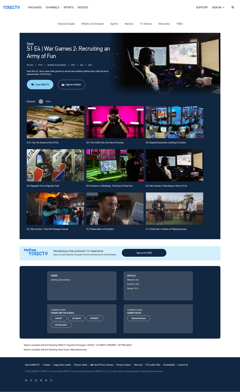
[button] (233, 7)
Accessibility (169, 364)
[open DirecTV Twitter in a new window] (36, 380)
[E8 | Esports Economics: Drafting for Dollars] (174, 122)
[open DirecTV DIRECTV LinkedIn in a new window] (26, 380)
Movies (129, 24)
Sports (114, 24)
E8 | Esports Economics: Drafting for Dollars (166, 142)
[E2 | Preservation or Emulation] (115, 208)
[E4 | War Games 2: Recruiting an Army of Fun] (174, 165)
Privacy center (80, 364)
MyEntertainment (138, 318)
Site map (137, 364)
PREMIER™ (94, 318)
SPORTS (69, 7)
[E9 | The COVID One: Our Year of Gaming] (115, 122)
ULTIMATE (76, 318)
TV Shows (146, 24)
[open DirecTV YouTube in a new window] (46, 380)
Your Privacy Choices (103, 364)
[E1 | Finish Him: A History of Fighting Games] (174, 208)
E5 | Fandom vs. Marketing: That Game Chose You (109, 185)
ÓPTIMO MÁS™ (61, 325)
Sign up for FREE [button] (144, 252)
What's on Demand (92, 24)
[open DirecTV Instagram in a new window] (41, 380)
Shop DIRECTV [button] (42, 84)
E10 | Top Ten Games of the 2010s (42, 142)
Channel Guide (66, 24)
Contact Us (183, 364)
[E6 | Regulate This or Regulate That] (55, 165)
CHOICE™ (59, 318)
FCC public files (152, 364)
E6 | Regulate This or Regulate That (43, 185)
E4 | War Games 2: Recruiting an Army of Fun (166, 185)
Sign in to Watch (73, 84)
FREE (179, 24)
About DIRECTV (32, 364)
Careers (46, 364)
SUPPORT (202, 7)
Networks (164, 24)
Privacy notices (123, 364)
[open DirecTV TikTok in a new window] (51, 380)
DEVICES (83, 7)
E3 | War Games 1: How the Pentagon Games (47, 229)
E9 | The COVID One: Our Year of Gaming (105, 142)
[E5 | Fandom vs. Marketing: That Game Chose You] (115, 165)
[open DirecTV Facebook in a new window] (31, 380)
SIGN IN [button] (216, 7)
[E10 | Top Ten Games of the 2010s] (55, 122)
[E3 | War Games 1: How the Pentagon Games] (55, 208)
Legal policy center (62, 364)
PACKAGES (35, 7)
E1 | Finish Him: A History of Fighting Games (166, 229)
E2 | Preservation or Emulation (100, 229)
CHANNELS (52, 7)
